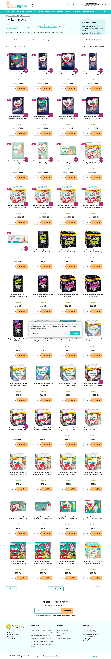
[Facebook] (89, 639)
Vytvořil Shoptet (100, 656)
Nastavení (36, 333)
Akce (93, 40)
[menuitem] (7, 12)
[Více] (102, 12)
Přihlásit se (67, 611)
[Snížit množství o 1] (10, 89)
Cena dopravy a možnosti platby (41, 630)
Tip (104, 40)
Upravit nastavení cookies (51, 656)
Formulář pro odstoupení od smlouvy (42, 641)
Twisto (33, 647)
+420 (91, 4)
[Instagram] (85, 639)
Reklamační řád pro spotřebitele (41, 639)
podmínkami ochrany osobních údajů (63, 616)
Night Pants (9, 29)
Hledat (71, 5)
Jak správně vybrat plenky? (90, 26)
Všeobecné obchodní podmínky (40, 636)
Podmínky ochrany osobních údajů (41, 633)
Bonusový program (63, 633)
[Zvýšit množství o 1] (15, 89)
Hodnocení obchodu (63, 630)
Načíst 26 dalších (55, 589)
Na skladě (87, 40)
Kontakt (59, 636)
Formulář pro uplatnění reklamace (41, 644)
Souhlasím (75, 333)
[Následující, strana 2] (98, 589)
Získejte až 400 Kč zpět (64, 639)
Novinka (99, 40)
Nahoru (12, 589)
